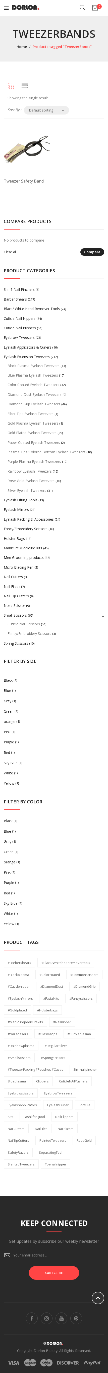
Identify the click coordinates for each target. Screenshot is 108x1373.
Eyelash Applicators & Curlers (27, 347)
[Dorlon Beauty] (26, 7)
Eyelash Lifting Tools (20, 500)
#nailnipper (62, 1022)
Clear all (10, 252)
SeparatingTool (50, 1152)
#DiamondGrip (84, 986)
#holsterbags (47, 1010)
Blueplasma (17, 1081)
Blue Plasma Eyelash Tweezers (33, 375)
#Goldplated (17, 1010)
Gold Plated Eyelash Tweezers (32, 432)
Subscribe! (54, 1272)
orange (9, 721)
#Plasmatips (47, 1034)
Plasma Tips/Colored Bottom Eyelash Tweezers (46, 452)
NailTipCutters (18, 1140)
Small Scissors (15, 615)
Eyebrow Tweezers (19, 337)
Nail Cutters (13, 576)
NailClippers (64, 1116)
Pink (7, 731)
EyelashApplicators (22, 1105)
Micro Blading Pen (18, 567)
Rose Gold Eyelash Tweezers (31, 480)
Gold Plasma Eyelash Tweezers (33, 423)
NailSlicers (66, 1128)
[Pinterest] (76, 1318)
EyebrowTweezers (58, 1093)
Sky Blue (11, 762)
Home (22, 46)
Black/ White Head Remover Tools (32, 308)
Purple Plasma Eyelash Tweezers (34, 461)
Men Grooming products (24, 557)
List (24, 86)
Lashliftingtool (34, 1116)
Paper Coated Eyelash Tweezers (34, 442)
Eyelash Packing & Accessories (29, 519)
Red (7, 752)
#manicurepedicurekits (25, 1022)
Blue (7, 690)
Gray (7, 701)
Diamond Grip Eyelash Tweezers (34, 404)
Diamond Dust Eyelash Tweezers (35, 394)
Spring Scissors (16, 643)
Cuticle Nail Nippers (19, 318)
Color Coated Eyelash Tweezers (33, 384)
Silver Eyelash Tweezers (27, 490)
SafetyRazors (18, 1152)
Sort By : (14, 109)
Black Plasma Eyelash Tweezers (34, 365)
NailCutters (16, 1128)
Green (9, 711)
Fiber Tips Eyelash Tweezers (30, 413)
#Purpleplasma (79, 1034)
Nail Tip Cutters (16, 596)
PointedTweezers (52, 1140)
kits (10, 1116)
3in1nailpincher (85, 1069)
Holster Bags (14, 538)
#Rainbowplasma (21, 1045)
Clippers (42, 1081)
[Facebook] (32, 1318)
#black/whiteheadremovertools (65, 962)
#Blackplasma (18, 974)
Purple (9, 742)
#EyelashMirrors (20, 998)
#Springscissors (53, 1057)
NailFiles (41, 1128)
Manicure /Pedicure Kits (23, 548)
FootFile (84, 1105)
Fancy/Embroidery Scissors (25, 528)
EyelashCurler (58, 1105)
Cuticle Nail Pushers (20, 328)
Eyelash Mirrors (16, 509)
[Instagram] (46, 1318)
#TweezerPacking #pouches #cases (35, 1069)
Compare (92, 252)
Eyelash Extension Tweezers (27, 356)
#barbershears (19, 962)
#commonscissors (84, 974)
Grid (11, 86)
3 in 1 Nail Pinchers (19, 289)
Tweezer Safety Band (24, 181)
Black (8, 680)
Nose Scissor (14, 605)
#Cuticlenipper (19, 986)
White (8, 773)
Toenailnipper (55, 1164)
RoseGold (84, 1140)
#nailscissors (18, 1034)
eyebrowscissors (21, 1093)
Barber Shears (15, 299)
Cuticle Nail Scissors (24, 624)
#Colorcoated (49, 974)
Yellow (9, 783)
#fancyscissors (81, 998)
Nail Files (11, 586)
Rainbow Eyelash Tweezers (30, 471)
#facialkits (51, 998)
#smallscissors (19, 1057)
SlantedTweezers (21, 1164)
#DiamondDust (51, 986)
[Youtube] (61, 1318)
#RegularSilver (56, 1045)
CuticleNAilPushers (73, 1081)
